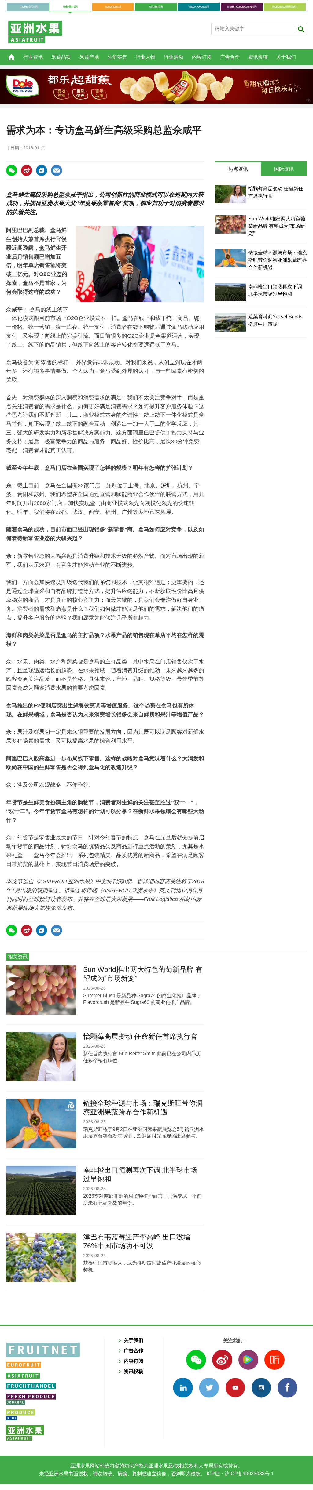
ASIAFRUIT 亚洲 (155, 6)
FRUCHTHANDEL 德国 (199, 6)
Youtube (235, 1387)
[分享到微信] (11, 170)
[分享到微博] (26, 170)
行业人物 (145, 57)
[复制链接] (41, 170)
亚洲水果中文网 (70, 6)
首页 (7, 53)
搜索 (301, 29)
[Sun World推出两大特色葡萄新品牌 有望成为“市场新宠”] (230, 224)
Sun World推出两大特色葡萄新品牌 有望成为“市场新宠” (276, 226)
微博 (222, 1360)
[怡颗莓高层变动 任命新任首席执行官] (230, 194)
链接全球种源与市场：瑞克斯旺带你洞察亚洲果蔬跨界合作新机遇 (277, 260)
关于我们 (286, 57)
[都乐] (156, 86)
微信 (196, 1360)
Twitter (209, 1387)
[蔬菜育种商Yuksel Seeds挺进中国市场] (230, 322)
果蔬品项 (61, 57)
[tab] (238, 169)
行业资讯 (33, 57)
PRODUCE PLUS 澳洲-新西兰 (284, 6)
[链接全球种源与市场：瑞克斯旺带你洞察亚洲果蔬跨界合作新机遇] (230, 258)
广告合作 (230, 57)
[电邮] (56, 170)
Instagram (261, 1387)
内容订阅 (202, 57)
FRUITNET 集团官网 (28, 6)
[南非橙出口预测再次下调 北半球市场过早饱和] (230, 292)
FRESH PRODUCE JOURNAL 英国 (241, 6)
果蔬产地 (89, 57)
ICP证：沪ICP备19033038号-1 (239, 1473)
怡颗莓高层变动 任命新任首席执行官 (140, 1036)
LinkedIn (183, 1387)
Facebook (287, 1387)
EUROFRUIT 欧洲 (112, 6)
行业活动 (173, 57)
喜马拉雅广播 (274, 1360)
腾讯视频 (248, 1360)
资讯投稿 (258, 57)
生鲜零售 (117, 57)
